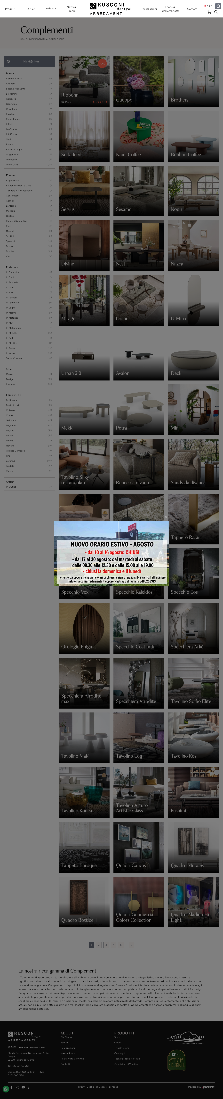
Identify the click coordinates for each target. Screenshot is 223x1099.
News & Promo (71, 8)
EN (211, 5)
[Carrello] (209, 11)
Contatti (192, 8)
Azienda (51, 8)
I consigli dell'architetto (171, 8)
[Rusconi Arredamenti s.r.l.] (110, 8)
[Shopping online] (218, 6)
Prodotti (10, 8)
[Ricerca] (216, 12)
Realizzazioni (149, 8)
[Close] (166, 517)
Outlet (31, 8)
